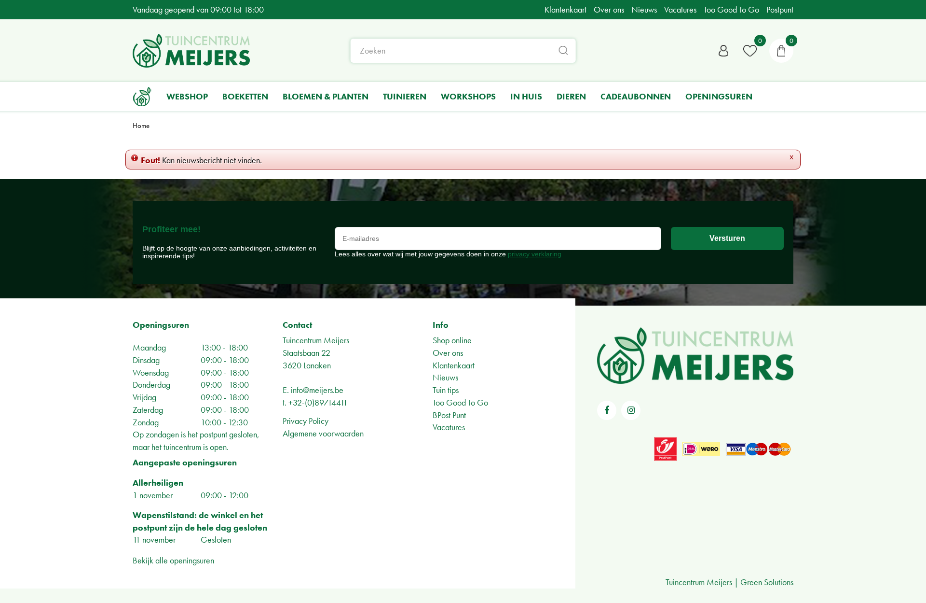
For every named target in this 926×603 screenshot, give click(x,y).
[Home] (142, 96)
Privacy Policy (305, 420)
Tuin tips (446, 389)
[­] (606, 410)
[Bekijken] (781, 51)
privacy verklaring (534, 254)
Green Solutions (766, 582)
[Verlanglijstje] (750, 51)
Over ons (448, 352)
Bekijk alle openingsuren (173, 560)
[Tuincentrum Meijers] (191, 51)
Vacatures (449, 427)
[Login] (723, 50)
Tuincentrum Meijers (316, 340)
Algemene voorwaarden (323, 433)
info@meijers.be (317, 389)
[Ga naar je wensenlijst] (750, 51)
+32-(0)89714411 (318, 402)
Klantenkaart (454, 365)
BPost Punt (449, 415)
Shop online (452, 340)
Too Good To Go (460, 402)
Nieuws (445, 377)
